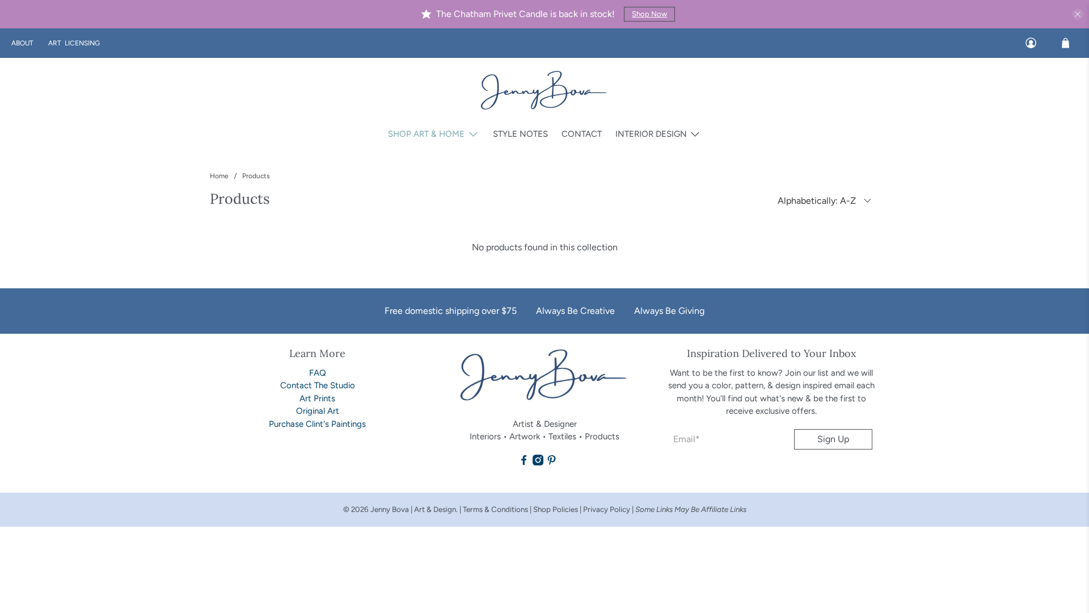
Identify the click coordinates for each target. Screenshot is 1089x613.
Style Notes (520, 134)
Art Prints (317, 398)
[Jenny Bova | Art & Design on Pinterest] (551, 462)
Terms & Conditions (495, 509)
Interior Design (651, 134)
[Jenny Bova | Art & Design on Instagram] (538, 462)
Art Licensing (74, 43)
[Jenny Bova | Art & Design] (544, 91)
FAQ (317, 373)
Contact (582, 134)
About (22, 43)
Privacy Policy (607, 509)
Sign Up (833, 439)
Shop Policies (556, 509)
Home (219, 176)
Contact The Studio (317, 385)
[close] (1077, 14)
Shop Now (649, 14)
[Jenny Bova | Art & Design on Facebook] (523, 462)
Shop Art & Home (426, 134)
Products (256, 176)
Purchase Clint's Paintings (317, 424)
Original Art (317, 411)
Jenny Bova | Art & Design (413, 509)
